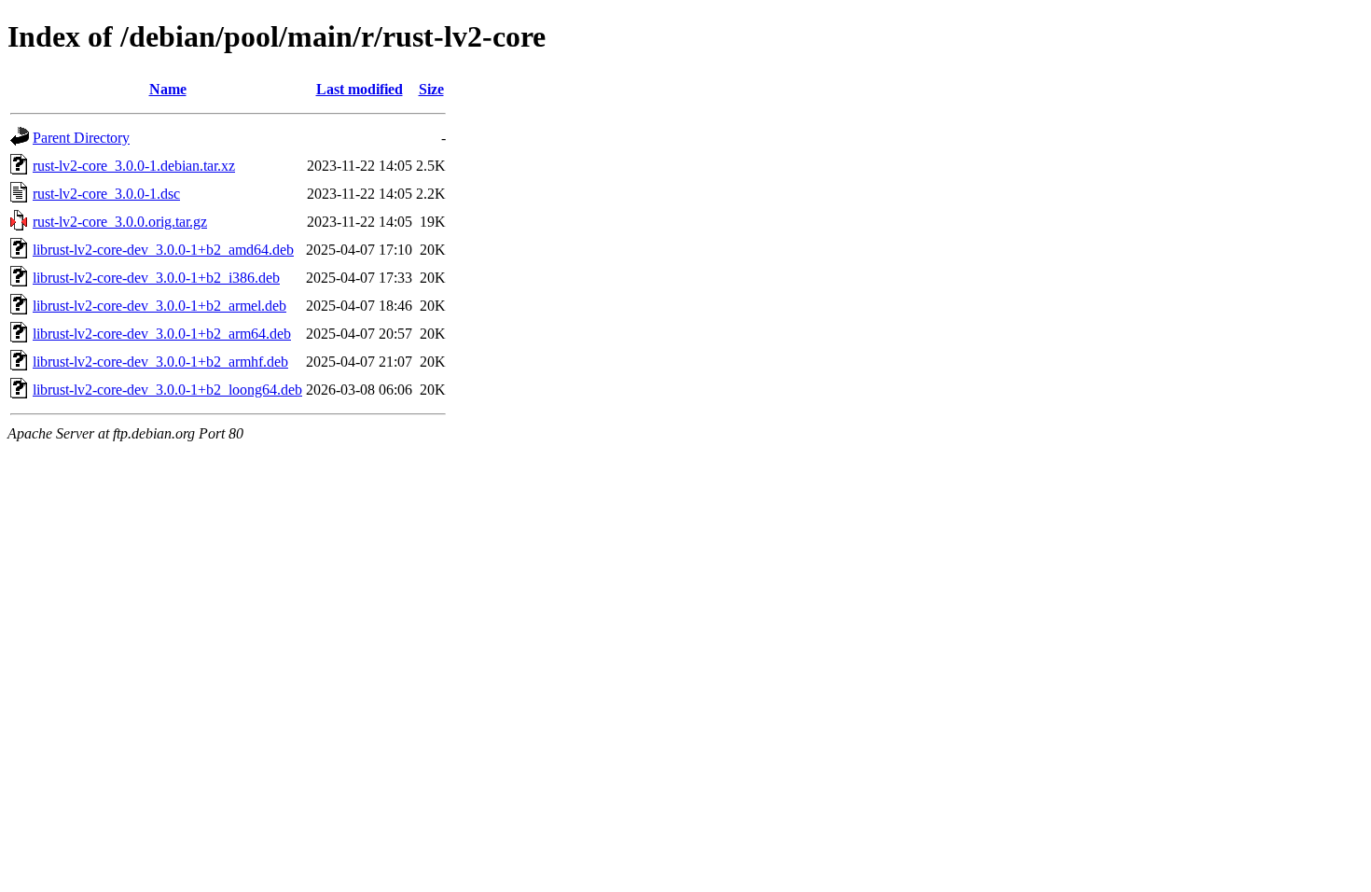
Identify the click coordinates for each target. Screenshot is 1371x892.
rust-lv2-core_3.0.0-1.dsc (106, 194)
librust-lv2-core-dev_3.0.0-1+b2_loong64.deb (167, 389)
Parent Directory (81, 138)
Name (168, 89)
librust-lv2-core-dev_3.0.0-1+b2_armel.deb (159, 306)
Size (431, 89)
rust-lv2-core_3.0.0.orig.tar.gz (120, 222)
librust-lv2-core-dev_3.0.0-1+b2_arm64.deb (162, 333)
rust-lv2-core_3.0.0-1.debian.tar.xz (134, 166)
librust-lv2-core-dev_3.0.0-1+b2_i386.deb (156, 278)
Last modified (359, 89)
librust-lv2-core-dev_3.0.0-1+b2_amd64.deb (163, 250)
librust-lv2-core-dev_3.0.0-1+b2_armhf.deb (160, 361)
